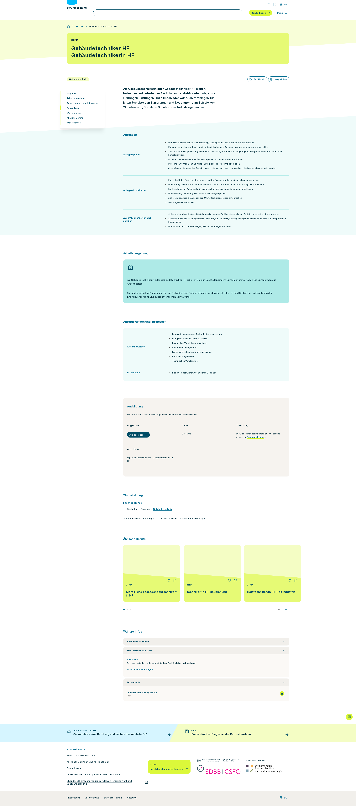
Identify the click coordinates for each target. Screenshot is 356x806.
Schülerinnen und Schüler (81, 755)
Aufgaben (71, 93)
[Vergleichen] (175, 580)
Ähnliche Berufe (75, 117)
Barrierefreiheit (113, 797)
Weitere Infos (74, 122)
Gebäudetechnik (162, 509)
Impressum (73, 797)
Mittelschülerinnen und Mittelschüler (88, 761)
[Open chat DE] (349, 717)
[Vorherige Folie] (279, 609)
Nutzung (132, 797)
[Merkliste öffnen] (269, 4)
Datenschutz (91, 797)
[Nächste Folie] (286, 609)
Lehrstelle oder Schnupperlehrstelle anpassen (93, 774)
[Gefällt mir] (169, 580)
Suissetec (132, 659)
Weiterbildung (74, 112)
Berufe (80, 26)
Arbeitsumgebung (76, 98)
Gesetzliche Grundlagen (140, 669)
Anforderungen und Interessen (82, 103)
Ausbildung (73, 107)
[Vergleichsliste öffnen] (275, 4)
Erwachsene (74, 768)
